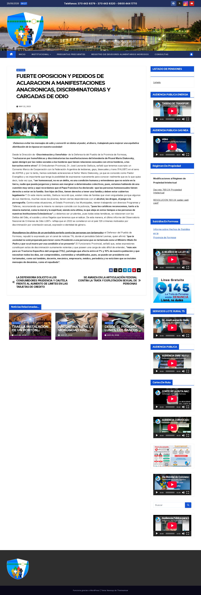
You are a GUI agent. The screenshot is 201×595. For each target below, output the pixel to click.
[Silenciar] (183, 119)
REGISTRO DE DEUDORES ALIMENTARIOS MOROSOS (120, 54)
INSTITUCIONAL (41, 54)
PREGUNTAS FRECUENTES (71, 54)
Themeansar (122, 590)
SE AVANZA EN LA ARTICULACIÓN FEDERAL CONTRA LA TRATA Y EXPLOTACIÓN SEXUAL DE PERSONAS (107, 280)
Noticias (20, 70)
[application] (172, 111)
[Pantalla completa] (187, 119)
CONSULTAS (161, 54)
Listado (157, 82)
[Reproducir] (156, 119)
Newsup (110, 590)
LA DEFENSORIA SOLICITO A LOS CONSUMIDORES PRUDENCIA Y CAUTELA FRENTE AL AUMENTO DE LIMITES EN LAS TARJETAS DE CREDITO (42, 282)
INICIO (22, 54)
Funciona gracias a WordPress (86, 590)
